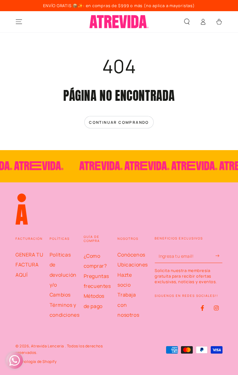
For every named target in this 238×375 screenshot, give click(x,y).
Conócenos (131, 254)
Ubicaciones (132, 264)
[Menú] (19, 22)
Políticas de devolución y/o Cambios (63, 274)
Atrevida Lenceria (48, 346)
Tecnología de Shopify (36, 361)
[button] (187, 22)
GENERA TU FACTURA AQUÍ (29, 264)
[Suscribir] (219, 256)
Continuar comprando (119, 122)
